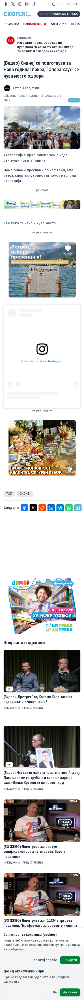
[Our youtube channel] (20, 4)
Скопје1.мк (31, 88)
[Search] (61, 4)
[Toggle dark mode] (53, 4)
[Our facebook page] (6, 4)
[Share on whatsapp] (69, 507)
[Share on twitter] (33, 507)
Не (55, 992)
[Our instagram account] (27, 4)
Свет (74, 100)
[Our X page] (13, 4)
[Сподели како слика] (78, 507)
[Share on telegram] (60, 507)
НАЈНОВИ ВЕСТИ (34, 24)
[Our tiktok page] (34, 4)
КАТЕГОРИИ (58, 24)
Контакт (73, 4)
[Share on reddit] (42, 507)
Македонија (12, 707)
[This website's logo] (17, 14)
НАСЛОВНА (11, 24)
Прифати (70, 960)
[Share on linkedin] (51, 507)
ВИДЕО (75, 24)
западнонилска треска (59, 14)
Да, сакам (70, 992)
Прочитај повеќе (44, 960)
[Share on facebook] (24, 507)
